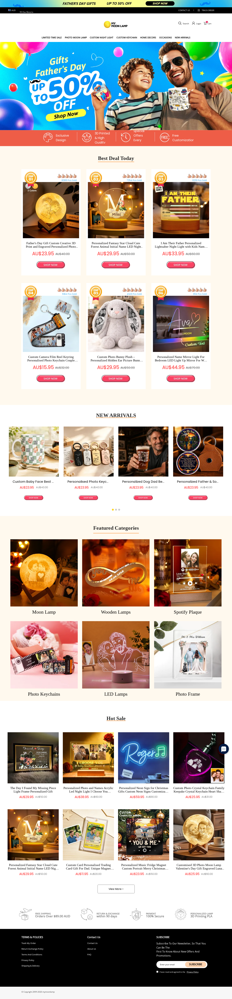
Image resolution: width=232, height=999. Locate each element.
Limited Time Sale (52, 37)
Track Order (208, 10)
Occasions (165, 37)
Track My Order (28, 943)
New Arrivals (182, 37)
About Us (91, 948)
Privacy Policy (27, 960)
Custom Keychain (126, 37)
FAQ (89, 954)
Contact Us (92, 943)
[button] (114, 125)
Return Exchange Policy (32, 948)
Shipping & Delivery (30, 965)
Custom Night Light (101, 37)
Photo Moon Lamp (76, 37)
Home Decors (148, 37)
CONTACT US (184, 10)
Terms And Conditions (31, 954)
